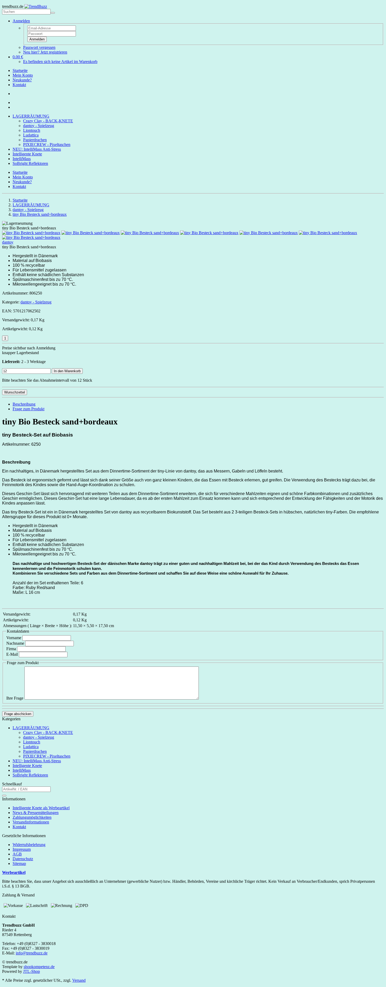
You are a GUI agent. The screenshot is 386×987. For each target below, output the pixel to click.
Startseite (20, 70)
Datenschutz (23, 859)
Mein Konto (23, 75)
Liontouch (31, 130)
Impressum (22, 849)
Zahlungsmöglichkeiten (32, 817)
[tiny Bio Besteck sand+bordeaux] (31, 232)
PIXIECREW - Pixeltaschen (46, 144)
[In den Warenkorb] (4, 795)
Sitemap (19, 863)
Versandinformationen (31, 822)
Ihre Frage (14, 698)
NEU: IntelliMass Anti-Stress (37, 149)
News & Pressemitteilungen (36, 812)
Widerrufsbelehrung (29, 844)
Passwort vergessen (39, 47)
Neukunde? (22, 80)
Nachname (15, 643)
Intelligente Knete (27, 154)
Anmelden (37, 39)
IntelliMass (22, 158)
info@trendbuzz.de (32, 953)
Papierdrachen (35, 140)
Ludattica (31, 135)
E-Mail (12, 654)
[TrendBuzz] (35, 6)
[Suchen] (53, 13)
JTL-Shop (31, 971)
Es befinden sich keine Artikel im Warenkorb (60, 61)
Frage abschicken (17, 714)
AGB (17, 854)
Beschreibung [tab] (24, 404)
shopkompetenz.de (39, 966)
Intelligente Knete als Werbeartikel (41, 808)
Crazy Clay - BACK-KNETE (48, 121)
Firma (11, 649)
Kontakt (19, 84)
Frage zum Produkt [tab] (28, 409)
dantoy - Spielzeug (38, 125)
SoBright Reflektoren (30, 163)
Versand (79, 980)
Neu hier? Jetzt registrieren (45, 52)
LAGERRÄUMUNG (31, 116)
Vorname (13, 638)
